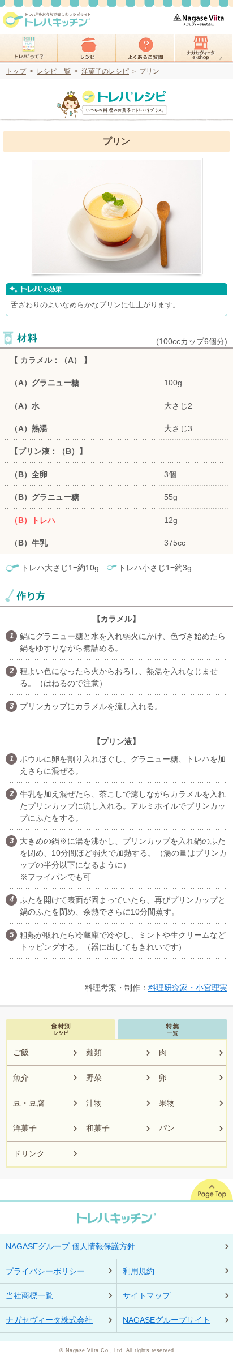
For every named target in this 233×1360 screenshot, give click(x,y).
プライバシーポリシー (45, 1271)
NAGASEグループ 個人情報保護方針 (70, 1246)
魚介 (21, 1077)
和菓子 (98, 1127)
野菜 (94, 1077)
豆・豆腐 (29, 1103)
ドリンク (29, 1153)
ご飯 (21, 1052)
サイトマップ (146, 1295)
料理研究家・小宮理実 (187, 987)
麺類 (94, 1052)
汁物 (94, 1103)
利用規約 (138, 1271)
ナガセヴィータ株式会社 (49, 1319)
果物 (167, 1103)
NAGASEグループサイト (166, 1319)
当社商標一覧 (29, 1295)
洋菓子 (25, 1127)
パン (167, 1127)
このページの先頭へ (211, 1189)
